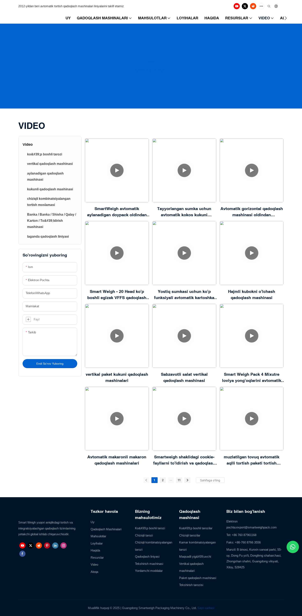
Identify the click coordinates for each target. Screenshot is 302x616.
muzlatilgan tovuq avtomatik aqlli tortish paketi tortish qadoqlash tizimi (251, 460)
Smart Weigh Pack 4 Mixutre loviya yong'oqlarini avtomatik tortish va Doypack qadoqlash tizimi (251, 378)
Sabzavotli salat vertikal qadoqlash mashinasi (184, 377)
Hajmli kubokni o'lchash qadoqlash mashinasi (251, 294)
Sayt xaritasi (205, 608)
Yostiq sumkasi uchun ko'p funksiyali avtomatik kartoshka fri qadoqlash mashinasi (184, 295)
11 (179, 480)
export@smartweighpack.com (256, 527)
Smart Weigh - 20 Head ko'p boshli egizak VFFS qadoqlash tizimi (116, 295)
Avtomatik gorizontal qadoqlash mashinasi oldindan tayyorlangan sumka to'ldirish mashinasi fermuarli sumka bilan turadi (251, 212)
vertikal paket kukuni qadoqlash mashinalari (117, 377)
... (171, 479)
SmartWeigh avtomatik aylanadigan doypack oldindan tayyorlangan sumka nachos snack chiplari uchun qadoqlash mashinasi (117, 212)
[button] (286, 18)
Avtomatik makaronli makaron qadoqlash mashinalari (116, 459)
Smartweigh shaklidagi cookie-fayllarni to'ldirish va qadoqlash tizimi (184, 460)
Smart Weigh (144, 70)
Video (162, 70)
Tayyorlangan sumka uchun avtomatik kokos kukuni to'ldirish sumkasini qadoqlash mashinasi (184, 212)
